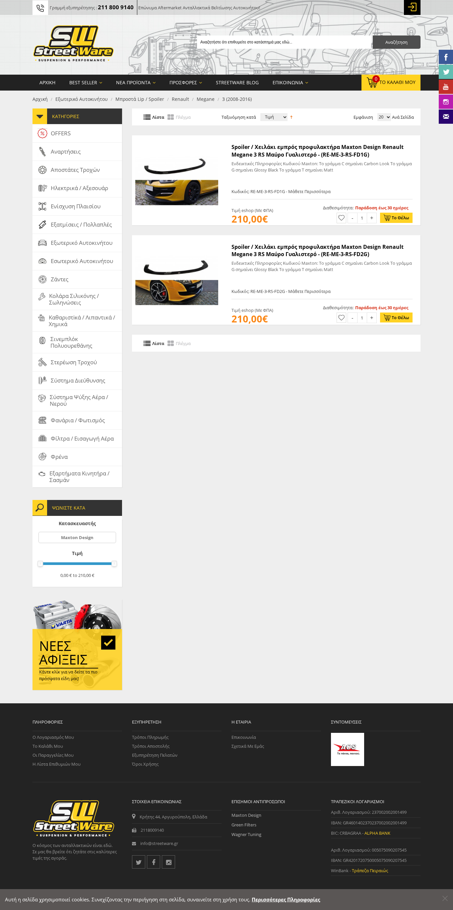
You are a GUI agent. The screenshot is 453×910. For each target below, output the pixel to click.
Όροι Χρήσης (145, 764)
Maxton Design (77, 537)
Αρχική (40, 99)
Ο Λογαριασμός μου (53, 737)
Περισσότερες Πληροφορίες (286, 899)
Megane (206, 99)
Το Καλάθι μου (47, 746)
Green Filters (243, 825)
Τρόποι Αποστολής (150, 746)
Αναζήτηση (396, 42)
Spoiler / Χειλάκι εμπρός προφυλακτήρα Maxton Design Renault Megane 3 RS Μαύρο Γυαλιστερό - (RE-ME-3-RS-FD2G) (317, 250)
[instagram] (168, 862)
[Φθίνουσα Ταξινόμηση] (291, 116)
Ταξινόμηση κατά (239, 117)
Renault (180, 99)
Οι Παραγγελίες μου (53, 755)
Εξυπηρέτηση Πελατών (154, 755)
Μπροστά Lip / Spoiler (139, 99)
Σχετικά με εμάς (247, 746)
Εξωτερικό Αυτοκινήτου (81, 99)
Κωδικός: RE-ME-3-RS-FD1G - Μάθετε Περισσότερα (281, 191)
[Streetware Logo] (73, 45)
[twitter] (138, 862)
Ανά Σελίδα (402, 117)
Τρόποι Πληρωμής (150, 737)
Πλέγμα (183, 117)
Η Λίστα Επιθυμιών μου (56, 764)
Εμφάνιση (363, 117)
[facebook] (153, 862)
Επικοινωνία (243, 737)
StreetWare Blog (237, 82)
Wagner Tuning (246, 834)
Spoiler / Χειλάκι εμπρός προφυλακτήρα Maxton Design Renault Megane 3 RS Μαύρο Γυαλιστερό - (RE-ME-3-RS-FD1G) (317, 150)
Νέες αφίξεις (63, 652)
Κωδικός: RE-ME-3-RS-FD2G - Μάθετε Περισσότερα (281, 291)
